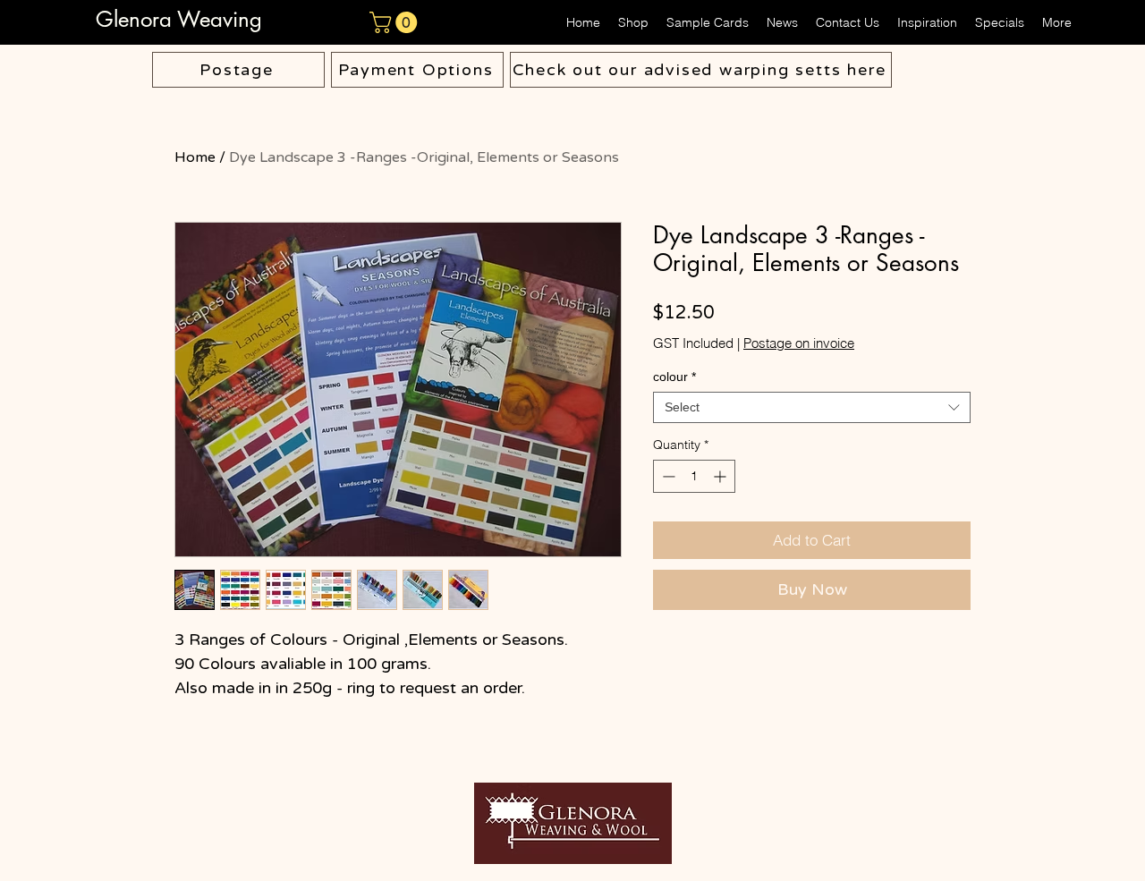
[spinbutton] (694, 476)
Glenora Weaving (182, 19)
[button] (395, 22)
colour (674, 376)
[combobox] (812, 407)
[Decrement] (667, 476)
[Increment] (721, 476)
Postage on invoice (798, 343)
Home (195, 157)
